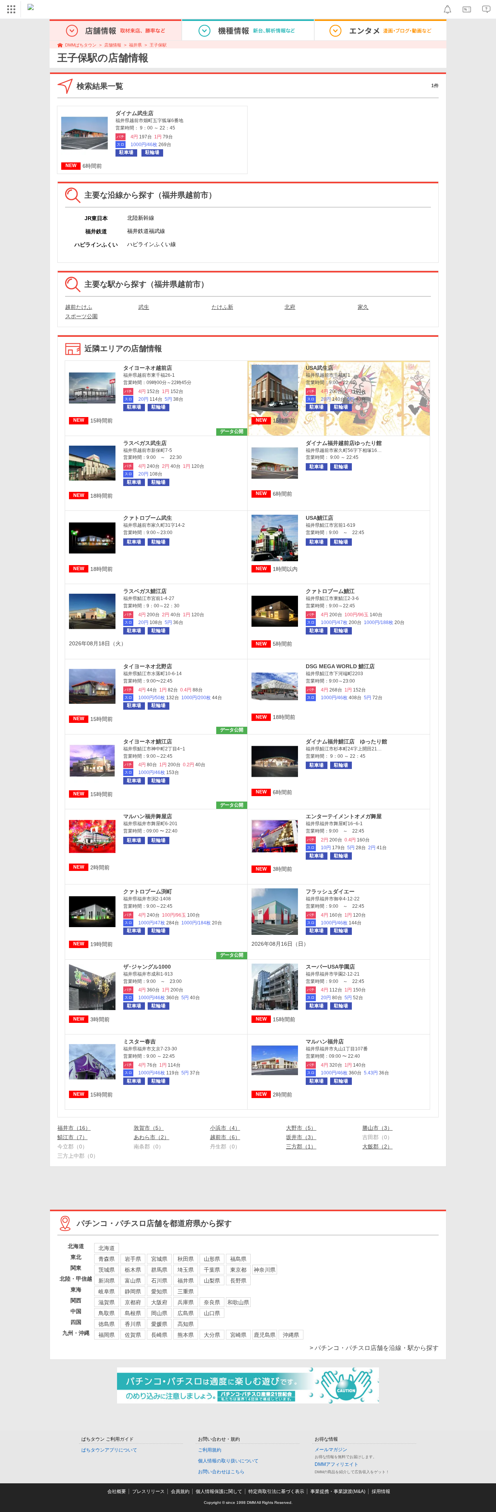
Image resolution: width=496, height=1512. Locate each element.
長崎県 (159, 1335)
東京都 (238, 1270)
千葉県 (212, 1270)
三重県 (185, 1291)
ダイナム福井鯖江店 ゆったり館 (346, 741)
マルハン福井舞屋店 (147, 816)
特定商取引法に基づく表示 (276, 1491)
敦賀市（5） (149, 1128)
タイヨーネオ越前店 (147, 368)
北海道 (106, 1248)
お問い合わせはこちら (221, 1471)
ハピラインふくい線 (151, 244)
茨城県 (106, 1270)
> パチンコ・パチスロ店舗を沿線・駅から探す (374, 1348)
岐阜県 (106, 1291)
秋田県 (185, 1259)
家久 (363, 307)
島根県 (133, 1313)
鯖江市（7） (72, 1137)
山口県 (212, 1313)
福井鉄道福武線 (146, 231)
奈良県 (212, 1302)
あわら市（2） (151, 1137)
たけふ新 (222, 307)
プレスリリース (148, 1491)
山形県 (212, 1259)
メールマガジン (331, 1449)
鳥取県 (106, 1313)
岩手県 (133, 1259)
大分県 (212, 1335)
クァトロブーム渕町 (147, 891)
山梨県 (212, 1281)
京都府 (133, 1302)
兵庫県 (185, 1302)
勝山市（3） (377, 1128)
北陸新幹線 (140, 218)
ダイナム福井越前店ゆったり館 (344, 443)
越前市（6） (225, 1137)
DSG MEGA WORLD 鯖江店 (340, 666)
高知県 (185, 1324)
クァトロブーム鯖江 (330, 591)
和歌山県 (238, 1302)
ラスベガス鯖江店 (145, 591)
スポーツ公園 (81, 316)
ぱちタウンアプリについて (109, 1450)
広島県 (185, 1313)
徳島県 (106, 1324)
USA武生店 (319, 368)
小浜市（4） (225, 1128)
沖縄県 (291, 1335)
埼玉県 (185, 1270)
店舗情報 (112, 45)
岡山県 (159, 1313)
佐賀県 (133, 1335)
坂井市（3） (301, 1137)
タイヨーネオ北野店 (147, 666)
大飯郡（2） (377, 1146)
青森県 (106, 1259)
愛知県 (159, 1291)
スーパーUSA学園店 (330, 967)
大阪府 (159, 1302)
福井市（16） (74, 1128)
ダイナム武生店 (134, 113)
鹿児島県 (265, 1335)
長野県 (238, 1281)
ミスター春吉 (139, 1041)
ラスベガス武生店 (145, 443)
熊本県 (185, 1335)
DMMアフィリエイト (336, 1464)
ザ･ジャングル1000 (147, 967)
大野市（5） (301, 1128)
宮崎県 (238, 1335)
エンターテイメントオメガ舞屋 (344, 816)
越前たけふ (78, 307)
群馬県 (159, 1270)
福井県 (135, 45)
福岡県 (106, 1335)
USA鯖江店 (319, 518)
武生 (143, 307)
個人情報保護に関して (219, 1491)
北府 (289, 307)
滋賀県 (106, 1302)
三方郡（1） (301, 1146)
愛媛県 (159, 1324)
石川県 (159, 1281)
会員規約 (180, 1491)
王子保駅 (158, 45)
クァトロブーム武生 (147, 518)
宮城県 (159, 1259)
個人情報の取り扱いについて (228, 1461)
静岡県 (133, 1291)
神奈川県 (265, 1270)
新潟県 (106, 1281)
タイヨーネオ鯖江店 (147, 741)
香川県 (133, 1324)
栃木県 (133, 1270)
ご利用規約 (209, 1450)
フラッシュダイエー (330, 891)
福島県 (238, 1259)
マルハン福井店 (325, 1041)
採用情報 (381, 1491)
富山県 (133, 1281)
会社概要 (116, 1491)
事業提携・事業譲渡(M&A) (337, 1491)
